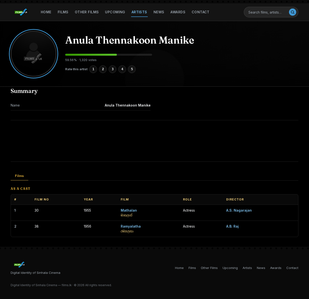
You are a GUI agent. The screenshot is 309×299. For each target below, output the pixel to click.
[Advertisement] (154, 141)
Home (46, 12)
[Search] (292, 12)
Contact (201, 12)
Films (63, 12)
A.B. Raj (232, 226)
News (159, 12)
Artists (139, 12)
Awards (177, 12)
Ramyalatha (131, 226)
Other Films (87, 12)
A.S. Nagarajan (239, 210)
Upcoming (115, 12)
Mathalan (129, 210)
